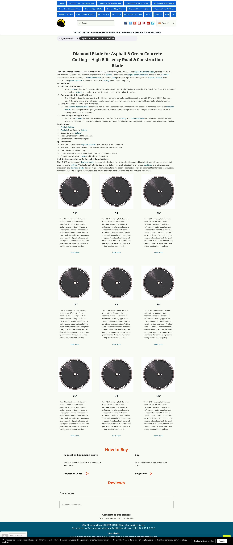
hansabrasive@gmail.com (132, 525)
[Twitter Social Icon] (130, 23)
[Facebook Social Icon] (125, 23)
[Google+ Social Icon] (134, 23)
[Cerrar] (230, 541)
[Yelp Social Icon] (148, 23)
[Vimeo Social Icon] (152, 23)
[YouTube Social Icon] (139, 23)
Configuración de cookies (204, 541)
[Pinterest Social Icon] (143, 23)
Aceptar (222, 541)
